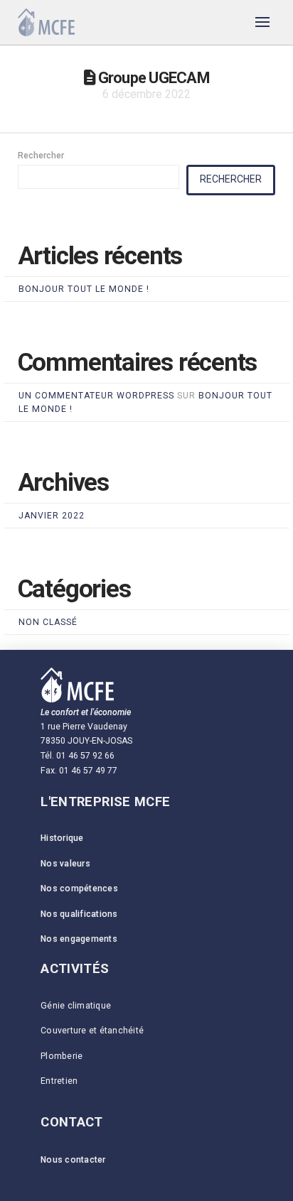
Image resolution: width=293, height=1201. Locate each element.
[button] (263, 22)
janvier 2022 (51, 516)
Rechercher (41, 156)
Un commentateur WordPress (96, 396)
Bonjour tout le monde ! (83, 289)
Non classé (48, 622)
